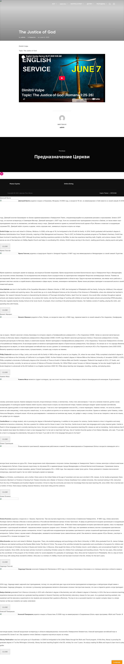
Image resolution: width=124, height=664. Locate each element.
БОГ (53, 4)
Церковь (63, 4)
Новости (32, 37)
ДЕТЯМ (89, 4)
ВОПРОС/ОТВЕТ (76, 4)
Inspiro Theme (104, 193)
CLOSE (5, 246)
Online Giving (68, 184)
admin (23, 37)
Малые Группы (15, 184)
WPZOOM (113, 193)
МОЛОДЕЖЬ (101, 4)
